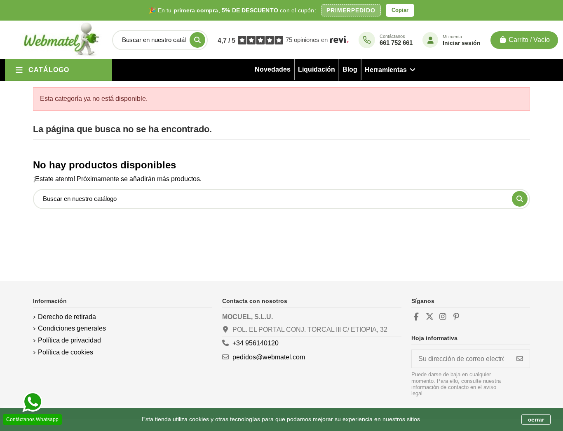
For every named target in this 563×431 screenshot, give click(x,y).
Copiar (400, 10)
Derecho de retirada (67, 316)
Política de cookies (65, 352)
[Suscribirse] (520, 359)
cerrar (536, 419)
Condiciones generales (72, 328)
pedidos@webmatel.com (268, 357)
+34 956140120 (255, 343)
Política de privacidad (69, 340)
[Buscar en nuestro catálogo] (197, 40)
